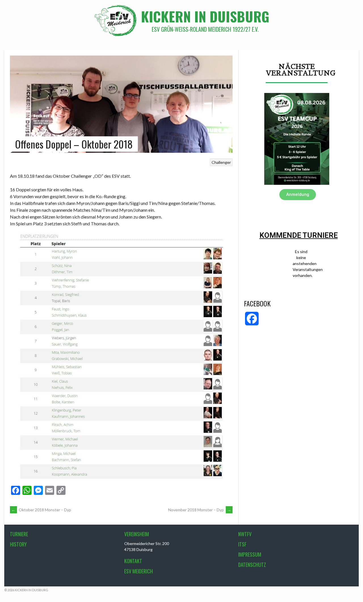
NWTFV (245, 534)
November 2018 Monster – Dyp (199, 509)
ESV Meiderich (138, 571)
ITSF (242, 544)
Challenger (221, 162)
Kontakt (133, 561)
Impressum (249, 554)
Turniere (19, 534)
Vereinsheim (136, 534)
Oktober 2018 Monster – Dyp (41, 509)
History (18, 544)
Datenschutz (252, 564)
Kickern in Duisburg (205, 16)
